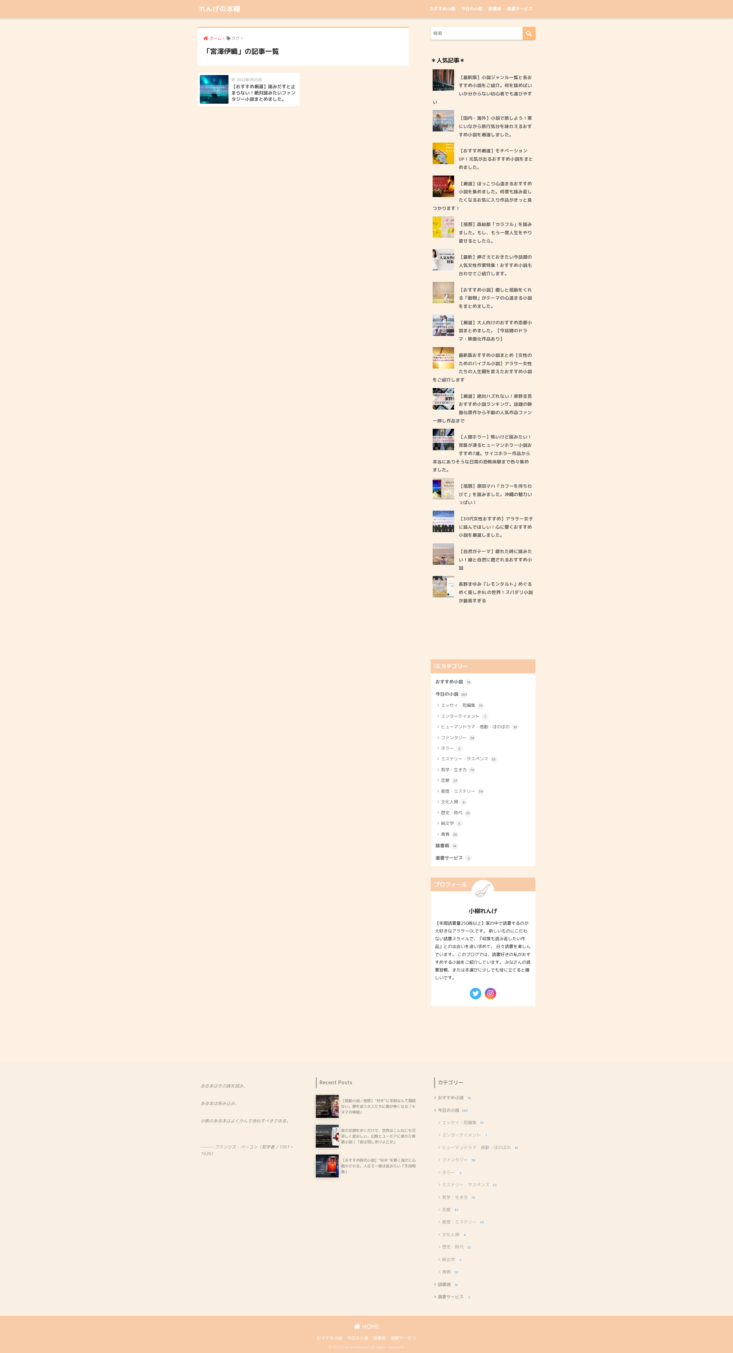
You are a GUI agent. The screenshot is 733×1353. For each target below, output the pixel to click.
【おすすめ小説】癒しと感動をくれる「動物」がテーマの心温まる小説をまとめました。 (495, 298)
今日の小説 (471, 9)
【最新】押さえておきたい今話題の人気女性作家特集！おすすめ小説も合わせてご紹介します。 (495, 265)
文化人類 (453, 802)
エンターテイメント (463, 716)
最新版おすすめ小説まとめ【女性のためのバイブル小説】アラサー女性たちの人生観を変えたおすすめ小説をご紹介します (482, 367)
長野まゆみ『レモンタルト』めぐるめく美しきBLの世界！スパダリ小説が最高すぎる (496, 592)
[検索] (529, 33)
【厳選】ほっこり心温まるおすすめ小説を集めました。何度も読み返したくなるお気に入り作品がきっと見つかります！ (482, 195)
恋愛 (449, 780)
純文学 (450, 823)
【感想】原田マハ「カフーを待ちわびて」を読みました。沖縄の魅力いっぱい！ (495, 494)
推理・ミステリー (462, 791)
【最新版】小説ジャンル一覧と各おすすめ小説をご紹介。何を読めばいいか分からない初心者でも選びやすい (482, 89)
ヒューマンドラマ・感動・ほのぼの (479, 727)
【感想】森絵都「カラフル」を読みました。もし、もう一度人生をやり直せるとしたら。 (495, 232)
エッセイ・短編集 (461, 705)
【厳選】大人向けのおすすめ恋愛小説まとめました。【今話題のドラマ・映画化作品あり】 (495, 330)
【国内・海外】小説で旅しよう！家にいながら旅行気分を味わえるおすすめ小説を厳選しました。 (495, 126)
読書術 (494, 9)
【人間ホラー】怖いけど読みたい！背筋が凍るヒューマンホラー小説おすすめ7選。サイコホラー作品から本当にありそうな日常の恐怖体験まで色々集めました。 (482, 453)
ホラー (450, 748)
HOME (369, 1326)
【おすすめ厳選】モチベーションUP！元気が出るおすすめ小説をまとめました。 (496, 159)
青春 (449, 834)
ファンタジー (457, 738)
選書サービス (520, 9)
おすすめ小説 (442, 9)
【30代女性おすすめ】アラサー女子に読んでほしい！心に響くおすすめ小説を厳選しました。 (496, 527)
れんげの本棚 (219, 9)
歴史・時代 (455, 813)
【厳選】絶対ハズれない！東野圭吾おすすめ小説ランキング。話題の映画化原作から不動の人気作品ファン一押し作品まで (482, 408)
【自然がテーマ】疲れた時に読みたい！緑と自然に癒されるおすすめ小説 (495, 559)
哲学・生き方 (457, 770)
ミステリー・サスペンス (468, 759)
